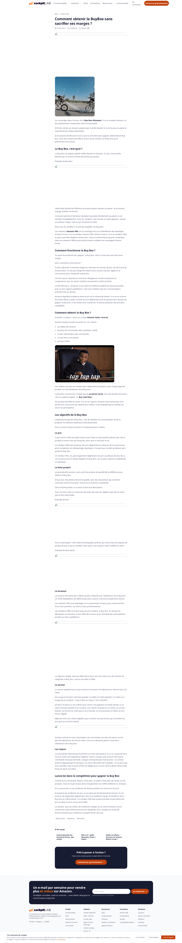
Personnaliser (154, 937)
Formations (95, 3)
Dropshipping (124, 916)
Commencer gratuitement (89, 862)
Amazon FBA (65, 14)
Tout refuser (140, 937)
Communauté (122, 3)
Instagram (39, 922)
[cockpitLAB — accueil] (40, 3)
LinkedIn (46, 922)
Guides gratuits (107, 916)
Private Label (88, 919)
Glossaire (105, 919)
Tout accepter (168, 937)
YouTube (32, 922)
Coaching (141, 922)
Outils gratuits (70, 919)
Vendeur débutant (89, 913)
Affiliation (141, 919)
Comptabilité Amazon (127, 922)
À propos (141, 913)
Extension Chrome (71, 922)
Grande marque (89, 928)
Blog (56, 14)
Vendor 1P (87, 931)
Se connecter (69, 926)
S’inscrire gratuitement (157, 3)
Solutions (75, 3)
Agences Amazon (107, 926)
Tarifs (85, 3)
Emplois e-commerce (108, 922)
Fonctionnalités (60, 3)
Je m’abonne (138, 891)
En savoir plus (60, 940)
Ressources (107, 3)
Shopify (122, 919)
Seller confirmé (88, 916)
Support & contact (144, 916)
